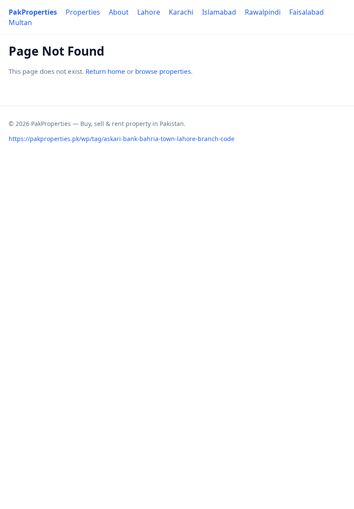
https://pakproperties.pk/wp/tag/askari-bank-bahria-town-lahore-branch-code (121, 139)
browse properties (163, 71)
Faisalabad (306, 12)
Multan (20, 22)
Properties (83, 12)
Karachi (181, 12)
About (119, 12)
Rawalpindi (263, 12)
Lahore (148, 12)
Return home (105, 71)
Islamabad (219, 12)
